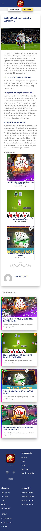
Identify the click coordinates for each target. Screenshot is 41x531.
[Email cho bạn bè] (22, 265)
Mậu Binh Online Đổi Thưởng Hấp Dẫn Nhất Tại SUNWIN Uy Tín (18, 320)
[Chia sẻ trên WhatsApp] (11, 265)
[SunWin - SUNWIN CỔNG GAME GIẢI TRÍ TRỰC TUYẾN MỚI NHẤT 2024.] (20, 3)
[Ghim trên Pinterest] (25, 265)
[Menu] (2, 3)
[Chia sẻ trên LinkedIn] (29, 265)
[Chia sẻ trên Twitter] (18, 265)
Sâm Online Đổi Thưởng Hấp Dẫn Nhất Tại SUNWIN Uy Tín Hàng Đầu (17, 356)
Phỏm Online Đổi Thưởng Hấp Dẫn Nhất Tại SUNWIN (18, 392)
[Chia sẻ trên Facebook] (15, 265)
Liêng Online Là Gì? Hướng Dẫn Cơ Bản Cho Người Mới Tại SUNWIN (18, 428)
